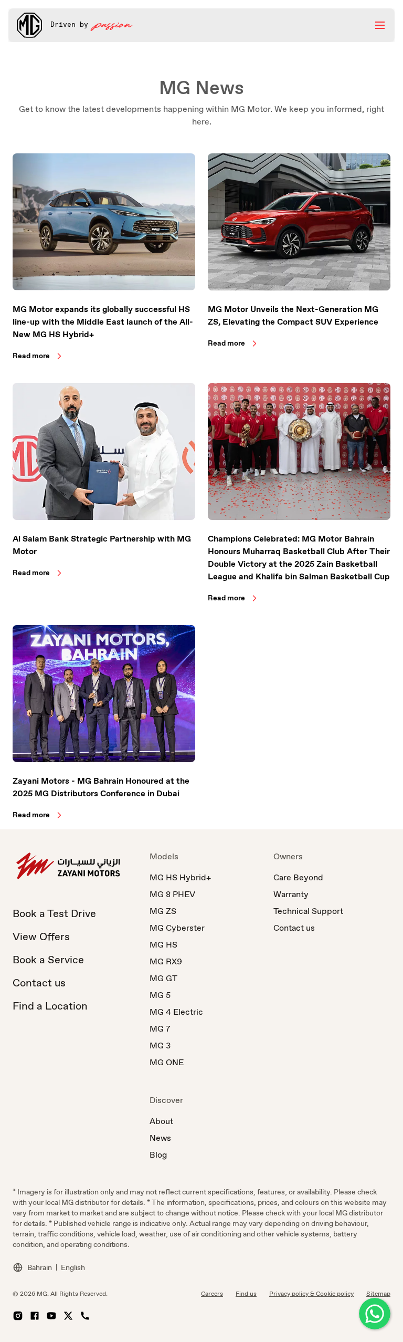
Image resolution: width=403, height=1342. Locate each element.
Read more (31, 355)
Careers (212, 1293)
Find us (246, 1293)
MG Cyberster (177, 927)
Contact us (39, 983)
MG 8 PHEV (172, 894)
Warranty (291, 894)
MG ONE (167, 1062)
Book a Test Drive (54, 913)
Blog (158, 1154)
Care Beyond (298, 877)
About (161, 1121)
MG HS (163, 944)
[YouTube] (51, 1315)
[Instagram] (18, 1315)
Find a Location (50, 1006)
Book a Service (48, 959)
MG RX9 (166, 961)
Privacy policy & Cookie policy (311, 1293)
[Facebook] (34, 1315)
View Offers (41, 936)
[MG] (29, 25)
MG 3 (160, 1045)
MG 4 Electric (176, 1011)
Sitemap (378, 1293)
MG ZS (163, 911)
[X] (68, 1315)
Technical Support (308, 911)
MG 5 (160, 995)
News (160, 1137)
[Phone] (85, 1315)
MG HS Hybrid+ (180, 877)
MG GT (163, 978)
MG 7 (160, 1028)
